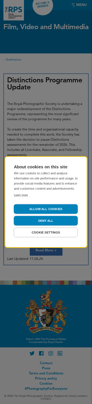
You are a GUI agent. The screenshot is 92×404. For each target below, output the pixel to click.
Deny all (45, 220)
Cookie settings (46, 232)
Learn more (21, 195)
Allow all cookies (45, 209)
